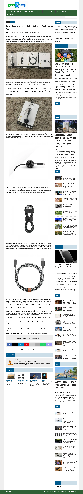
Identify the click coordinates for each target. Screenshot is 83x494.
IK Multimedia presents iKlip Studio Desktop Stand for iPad (23, 383)
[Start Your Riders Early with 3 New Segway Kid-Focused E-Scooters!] (66, 379)
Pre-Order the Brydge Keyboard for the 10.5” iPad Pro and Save (11, 383)
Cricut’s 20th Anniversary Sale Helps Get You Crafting (70, 349)
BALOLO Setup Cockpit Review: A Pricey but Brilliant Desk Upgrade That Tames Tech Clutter (69, 220)
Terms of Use (58, 492)
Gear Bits (57, 364)
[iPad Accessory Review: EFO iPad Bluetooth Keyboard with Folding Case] (44, 378)
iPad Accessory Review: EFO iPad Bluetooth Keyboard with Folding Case (47, 383)
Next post (34, 349)
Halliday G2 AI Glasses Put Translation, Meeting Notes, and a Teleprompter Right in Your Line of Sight (69, 455)
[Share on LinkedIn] (21, 344)
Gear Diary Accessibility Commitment (49, 492)
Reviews (43, 380)
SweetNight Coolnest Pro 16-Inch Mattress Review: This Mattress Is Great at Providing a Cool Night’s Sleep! (69, 343)
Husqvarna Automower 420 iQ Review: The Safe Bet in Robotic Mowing (70, 212)
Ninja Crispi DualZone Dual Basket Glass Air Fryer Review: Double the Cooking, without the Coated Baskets (70, 322)
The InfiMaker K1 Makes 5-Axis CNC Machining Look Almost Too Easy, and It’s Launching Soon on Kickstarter (70, 357)
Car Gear (25, 11)
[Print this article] (37, 344)
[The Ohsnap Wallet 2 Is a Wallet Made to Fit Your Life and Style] (66, 262)
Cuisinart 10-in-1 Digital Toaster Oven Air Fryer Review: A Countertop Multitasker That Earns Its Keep (69, 178)
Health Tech (31, 11)
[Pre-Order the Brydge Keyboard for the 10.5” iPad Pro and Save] (11, 378)
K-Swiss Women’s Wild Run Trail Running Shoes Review (69, 205)
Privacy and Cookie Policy (72, 491)
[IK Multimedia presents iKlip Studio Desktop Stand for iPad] (21, 378)
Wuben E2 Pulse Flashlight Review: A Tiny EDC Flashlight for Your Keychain (70, 198)
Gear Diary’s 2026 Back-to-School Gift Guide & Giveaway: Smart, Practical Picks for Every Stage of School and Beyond (65, 69)
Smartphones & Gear (11, 11)
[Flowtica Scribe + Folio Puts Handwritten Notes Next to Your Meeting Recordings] (58, 317)
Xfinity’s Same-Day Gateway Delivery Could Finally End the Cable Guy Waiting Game (70, 462)
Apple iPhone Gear (25, 32)
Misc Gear (58, 11)
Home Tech (19, 11)
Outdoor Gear (39, 11)
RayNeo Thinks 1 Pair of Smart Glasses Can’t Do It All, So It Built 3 (69, 335)
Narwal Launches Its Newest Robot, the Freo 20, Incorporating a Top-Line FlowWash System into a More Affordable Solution (70, 420)
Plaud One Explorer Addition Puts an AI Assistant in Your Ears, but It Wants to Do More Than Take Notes (69, 302)
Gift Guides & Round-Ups (12, 14)
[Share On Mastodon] (49, 344)
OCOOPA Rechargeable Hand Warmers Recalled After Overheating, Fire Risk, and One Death (70, 434)
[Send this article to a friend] (32, 344)
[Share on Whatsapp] (43, 344)
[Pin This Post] (26, 344)
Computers (45, 11)
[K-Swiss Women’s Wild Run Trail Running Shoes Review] (58, 207)
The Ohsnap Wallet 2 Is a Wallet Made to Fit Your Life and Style (66, 267)
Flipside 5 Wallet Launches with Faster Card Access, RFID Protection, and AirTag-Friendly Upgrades (70, 469)
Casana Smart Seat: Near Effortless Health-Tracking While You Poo (69, 447)
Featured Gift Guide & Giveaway (61, 46)
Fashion (64, 11)
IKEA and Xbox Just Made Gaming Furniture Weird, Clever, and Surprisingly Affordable (69, 309)
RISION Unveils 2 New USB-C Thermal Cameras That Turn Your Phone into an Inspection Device (70, 428)
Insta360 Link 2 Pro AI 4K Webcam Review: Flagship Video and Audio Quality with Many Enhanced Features (70, 193)
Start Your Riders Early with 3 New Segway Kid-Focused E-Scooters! (66, 384)
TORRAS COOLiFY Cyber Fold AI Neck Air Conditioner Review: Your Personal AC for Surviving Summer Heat (70, 226)
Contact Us (68, 492)
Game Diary (52, 11)
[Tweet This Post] (15, 344)
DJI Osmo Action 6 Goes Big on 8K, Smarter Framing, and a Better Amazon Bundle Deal (69, 329)
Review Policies (56, 491)
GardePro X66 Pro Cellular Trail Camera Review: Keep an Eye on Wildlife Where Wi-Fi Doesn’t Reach (70, 233)
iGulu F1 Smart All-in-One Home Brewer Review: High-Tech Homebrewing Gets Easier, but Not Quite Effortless (66, 140)
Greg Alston (12, 34)
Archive (63, 492)
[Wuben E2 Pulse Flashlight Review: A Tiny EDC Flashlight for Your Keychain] (58, 200)
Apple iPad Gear (17, 32)
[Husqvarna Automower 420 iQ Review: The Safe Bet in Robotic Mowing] (58, 214)
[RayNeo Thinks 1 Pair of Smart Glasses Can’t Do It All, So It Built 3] (58, 337)
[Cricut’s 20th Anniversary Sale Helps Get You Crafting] (58, 351)
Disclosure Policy (64, 491)
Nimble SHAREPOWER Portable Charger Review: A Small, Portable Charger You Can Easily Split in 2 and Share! (70, 185)
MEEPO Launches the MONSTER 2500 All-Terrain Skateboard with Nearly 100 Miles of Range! (70, 441)
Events (19, 380)
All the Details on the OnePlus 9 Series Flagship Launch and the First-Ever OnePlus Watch (34, 383)
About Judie (43, 491)
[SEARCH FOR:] (71, 17)
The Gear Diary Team (50, 491)
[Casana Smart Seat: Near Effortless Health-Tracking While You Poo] (58, 449)
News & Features (9, 380)
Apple (11, 32)
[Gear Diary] (17, 5)
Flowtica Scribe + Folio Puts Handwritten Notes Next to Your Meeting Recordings (69, 316)
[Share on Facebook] (9, 344)
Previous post (25, 349)
